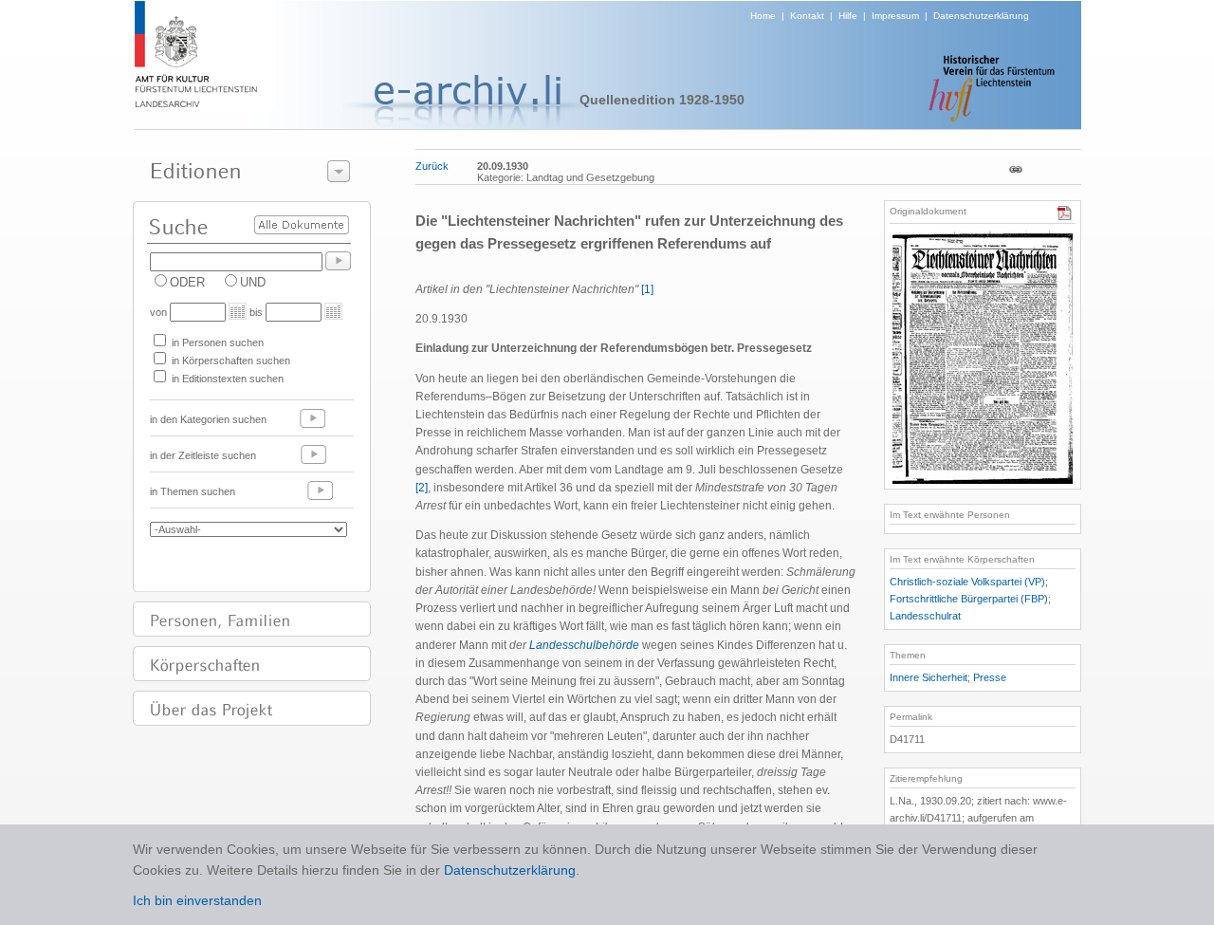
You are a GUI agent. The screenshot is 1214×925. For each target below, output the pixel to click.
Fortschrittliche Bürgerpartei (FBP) (969, 598)
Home (763, 15)
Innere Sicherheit (928, 677)
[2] (421, 487)
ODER (187, 282)
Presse (989, 677)
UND (253, 282)
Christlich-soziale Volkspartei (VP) (967, 581)
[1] (647, 289)
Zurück (432, 166)
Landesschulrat (925, 615)
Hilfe (847, 15)
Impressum (895, 15)
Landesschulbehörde (584, 645)
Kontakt (807, 15)
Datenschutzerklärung (981, 15)
